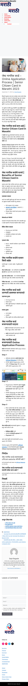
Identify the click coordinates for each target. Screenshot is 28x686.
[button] (15, 22)
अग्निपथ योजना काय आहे (10, 523)
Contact (9, 24)
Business (4, 648)
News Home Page (6, 677)
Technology (5, 659)
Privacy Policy (5, 679)
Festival (4, 650)
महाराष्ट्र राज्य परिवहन (11, 207)
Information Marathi (8, 1)
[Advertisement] (14, 40)
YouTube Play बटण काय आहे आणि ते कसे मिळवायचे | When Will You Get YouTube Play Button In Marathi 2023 (14, 536)
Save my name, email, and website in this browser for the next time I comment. (14, 609)
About (3, 668)
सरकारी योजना (7, 532)
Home (3, 674)
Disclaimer (4, 672)
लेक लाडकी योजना (9, 524)
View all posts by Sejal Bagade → (14, 568)
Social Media (5, 657)
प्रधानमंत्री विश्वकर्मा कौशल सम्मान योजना (13, 528)
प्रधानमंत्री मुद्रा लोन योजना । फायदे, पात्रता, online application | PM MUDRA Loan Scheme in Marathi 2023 (14, 542)
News (3, 655)
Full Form (4, 652)
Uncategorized (6, 661)
